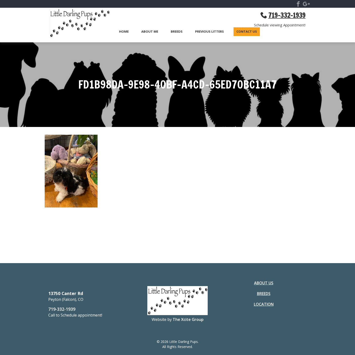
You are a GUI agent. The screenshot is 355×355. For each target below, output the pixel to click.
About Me (149, 32)
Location (264, 304)
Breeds (177, 32)
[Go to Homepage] (77, 24)
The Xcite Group (188, 319)
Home (124, 32)
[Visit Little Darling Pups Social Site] (298, 4)
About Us (263, 283)
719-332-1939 (61, 309)
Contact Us (246, 32)
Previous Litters (209, 32)
